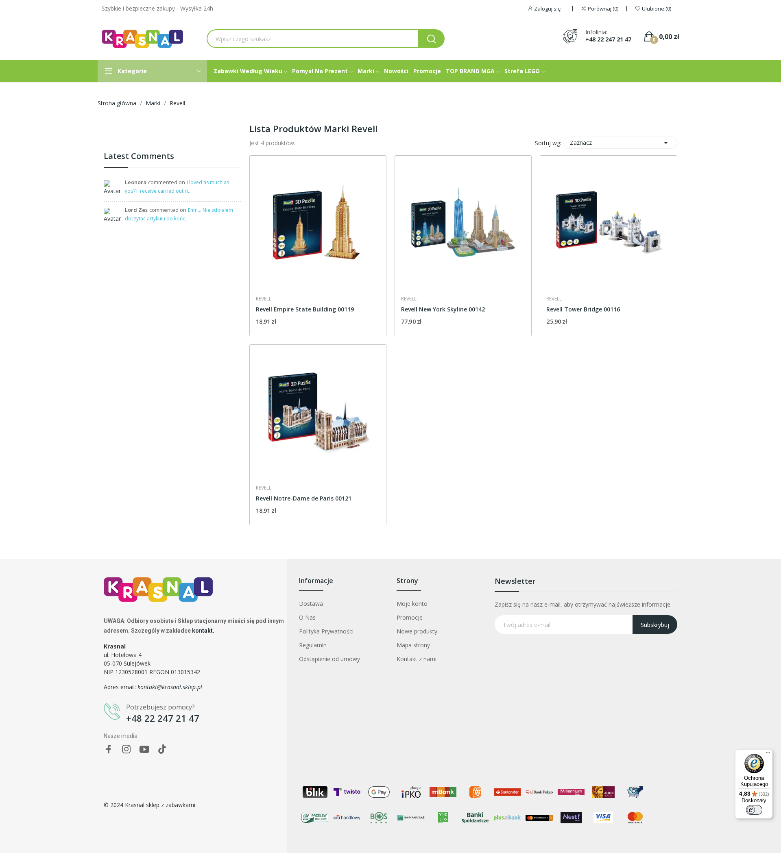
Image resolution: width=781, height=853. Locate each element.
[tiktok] (162, 749)
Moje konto (412, 603)
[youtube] (144, 749)
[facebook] (108, 749)
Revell (263, 298)
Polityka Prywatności (326, 631)
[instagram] (126, 749)
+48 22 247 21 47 (608, 39)
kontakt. (203, 630)
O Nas (307, 617)
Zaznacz (620, 143)
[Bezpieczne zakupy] (172, 136)
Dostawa (311, 603)
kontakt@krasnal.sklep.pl (169, 687)
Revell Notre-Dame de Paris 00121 (303, 498)
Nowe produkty (417, 631)
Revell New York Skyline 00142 (443, 309)
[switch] (754, 810)
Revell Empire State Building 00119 (305, 309)
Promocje (410, 617)
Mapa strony (413, 645)
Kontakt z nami (416, 659)
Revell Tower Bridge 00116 (583, 309)
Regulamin (313, 645)
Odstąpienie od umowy (329, 659)
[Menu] (768, 754)
